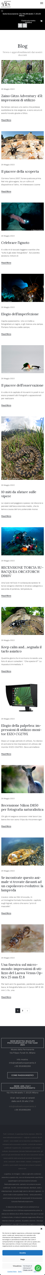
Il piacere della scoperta (20, 171)
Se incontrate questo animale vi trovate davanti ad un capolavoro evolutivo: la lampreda (22, 883)
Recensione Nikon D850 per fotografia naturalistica (22, 807)
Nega (22, 1259)
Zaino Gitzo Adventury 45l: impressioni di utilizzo (22, 98)
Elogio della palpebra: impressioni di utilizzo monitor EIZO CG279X (21, 729)
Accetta (22, 1253)
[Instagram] (25, 25)
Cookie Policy (12, 1271)
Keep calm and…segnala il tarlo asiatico (21, 649)
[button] (41, 1228)
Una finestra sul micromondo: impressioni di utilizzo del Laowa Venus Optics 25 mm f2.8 (22, 970)
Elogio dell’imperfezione (20, 314)
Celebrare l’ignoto (15, 243)
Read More (6, 120)
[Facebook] (20, 25)
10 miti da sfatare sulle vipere (18, 494)
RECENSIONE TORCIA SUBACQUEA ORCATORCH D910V (22, 571)
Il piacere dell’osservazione (22, 385)
